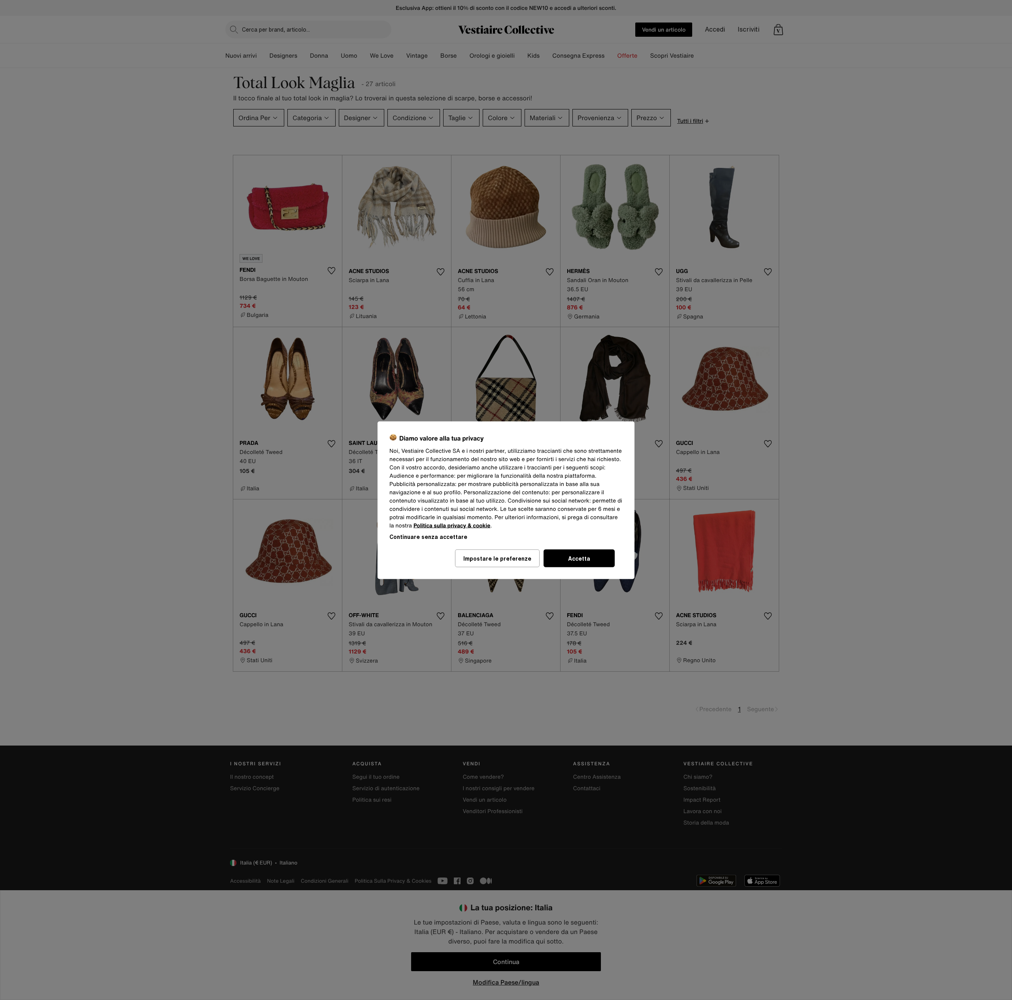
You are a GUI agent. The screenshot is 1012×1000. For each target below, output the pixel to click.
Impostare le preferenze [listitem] (497, 558)
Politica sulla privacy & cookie (452, 525)
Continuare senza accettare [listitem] (428, 536)
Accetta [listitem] (579, 558)
